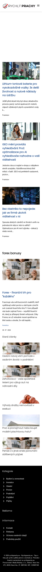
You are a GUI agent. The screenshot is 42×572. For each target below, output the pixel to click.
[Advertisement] (21, 34)
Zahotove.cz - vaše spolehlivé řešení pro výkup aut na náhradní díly (18, 382)
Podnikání (5, 115)
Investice (5, 325)
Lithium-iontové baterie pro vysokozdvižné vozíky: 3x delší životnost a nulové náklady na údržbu (20, 89)
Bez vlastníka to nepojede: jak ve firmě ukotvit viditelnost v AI (18, 212)
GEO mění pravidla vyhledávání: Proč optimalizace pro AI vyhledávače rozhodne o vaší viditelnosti (21, 152)
